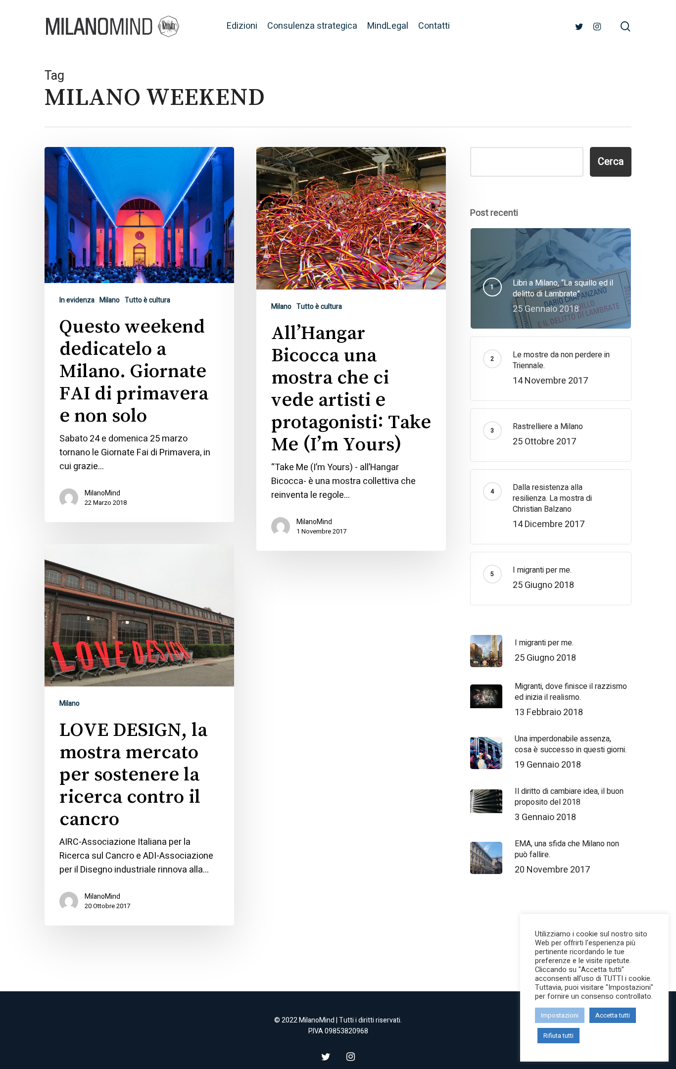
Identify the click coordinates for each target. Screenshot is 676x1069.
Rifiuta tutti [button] (558, 1035)
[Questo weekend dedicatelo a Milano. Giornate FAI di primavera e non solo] (139, 334)
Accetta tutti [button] (612, 1015)
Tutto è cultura (147, 300)
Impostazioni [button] (560, 1015)
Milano (109, 300)
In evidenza (77, 300)
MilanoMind (102, 493)
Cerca (611, 161)
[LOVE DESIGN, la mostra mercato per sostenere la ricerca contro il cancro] (139, 734)
